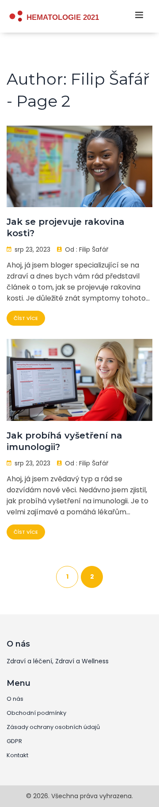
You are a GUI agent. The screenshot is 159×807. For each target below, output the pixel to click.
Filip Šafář (93, 249)
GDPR (14, 741)
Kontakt (17, 755)
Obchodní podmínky (36, 713)
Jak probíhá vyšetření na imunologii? (64, 441)
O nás (15, 699)
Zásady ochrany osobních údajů (53, 727)
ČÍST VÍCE (26, 318)
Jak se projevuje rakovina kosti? (66, 227)
